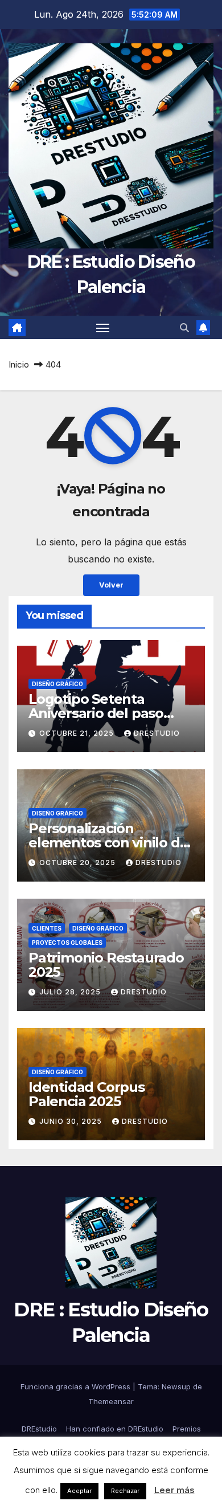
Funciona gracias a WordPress (76, 1386)
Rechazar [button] (125, 1491)
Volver (111, 585)
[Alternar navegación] (103, 328)
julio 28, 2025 (71, 992)
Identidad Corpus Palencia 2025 (86, 1094)
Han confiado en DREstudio (114, 1428)
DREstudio (157, 733)
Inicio (19, 364)
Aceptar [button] (79, 1491)
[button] (184, 327)
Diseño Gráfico (57, 683)
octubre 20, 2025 (78, 862)
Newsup (176, 1386)
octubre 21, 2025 (77, 733)
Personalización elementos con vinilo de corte (108, 842)
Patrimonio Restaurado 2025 (106, 964)
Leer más (174, 1489)
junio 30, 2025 (71, 1121)
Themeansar (111, 1401)
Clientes (46, 928)
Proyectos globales (67, 942)
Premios (186, 1428)
